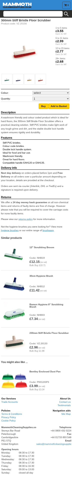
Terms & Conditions (11, 414)
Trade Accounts (9, 402)
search (66, 14)
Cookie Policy (8, 420)
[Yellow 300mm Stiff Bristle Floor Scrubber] (29, 83)
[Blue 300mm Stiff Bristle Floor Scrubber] (18, 83)
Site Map (66, 414)
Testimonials (64, 405)
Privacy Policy (8, 417)
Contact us (65, 402)
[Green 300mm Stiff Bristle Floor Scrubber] (7, 83)
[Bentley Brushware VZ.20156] (40, 83)
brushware (48, 230)
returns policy (25, 219)
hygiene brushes (10, 230)
